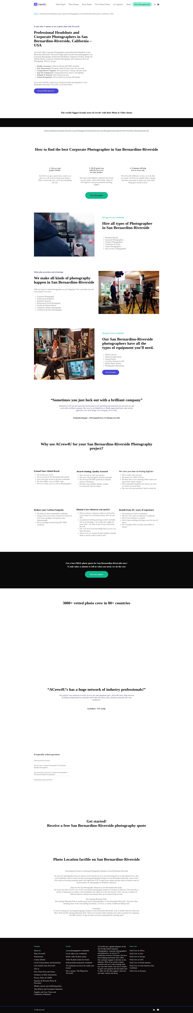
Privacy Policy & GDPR (43, 978)
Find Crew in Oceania (138, 971)
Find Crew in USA (136, 960)
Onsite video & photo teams (76, 957)
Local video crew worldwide (76, 954)
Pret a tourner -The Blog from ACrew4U (77, 972)
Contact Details (39, 960)
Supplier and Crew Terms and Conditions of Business (45, 993)
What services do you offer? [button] (42, 760)
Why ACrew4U (39, 954)
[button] (46, 90)
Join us (36, 969)
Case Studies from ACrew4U (44, 966)
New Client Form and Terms (44, 972)
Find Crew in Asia (136, 954)
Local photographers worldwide (77, 951)
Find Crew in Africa (137, 951)
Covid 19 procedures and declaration (47, 963)
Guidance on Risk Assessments (45, 975)
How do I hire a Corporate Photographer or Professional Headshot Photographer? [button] (50, 766)
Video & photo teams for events (77, 960)
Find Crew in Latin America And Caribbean (142, 967)
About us (37, 951)
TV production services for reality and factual (80, 967)
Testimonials (38, 957)
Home (36, 14)
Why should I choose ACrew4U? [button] (43, 779)
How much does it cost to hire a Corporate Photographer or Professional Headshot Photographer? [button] (51, 773)
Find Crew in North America (140, 963)
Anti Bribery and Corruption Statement (48, 989)
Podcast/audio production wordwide (79, 963)
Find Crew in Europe (137, 957)
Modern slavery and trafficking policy (48, 986)
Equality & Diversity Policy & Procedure (45, 982)
